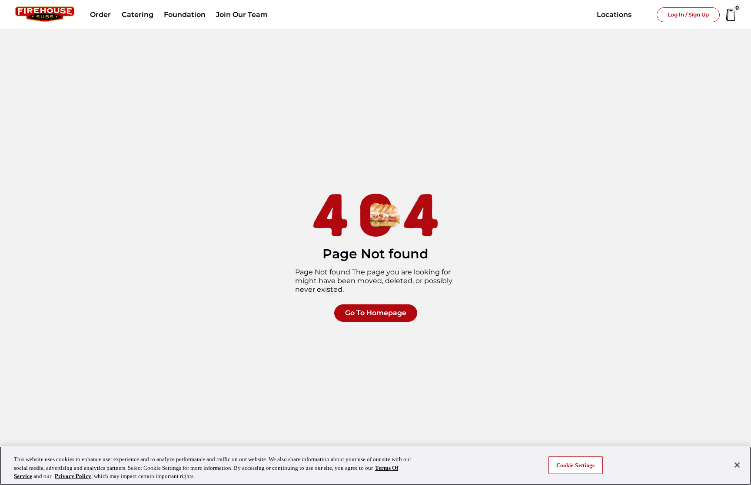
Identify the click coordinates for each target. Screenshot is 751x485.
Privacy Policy (73, 476)
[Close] (737, 465)
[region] (375, 465)
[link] (45, 15)
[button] (100, 15)
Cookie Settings (575, 465)
